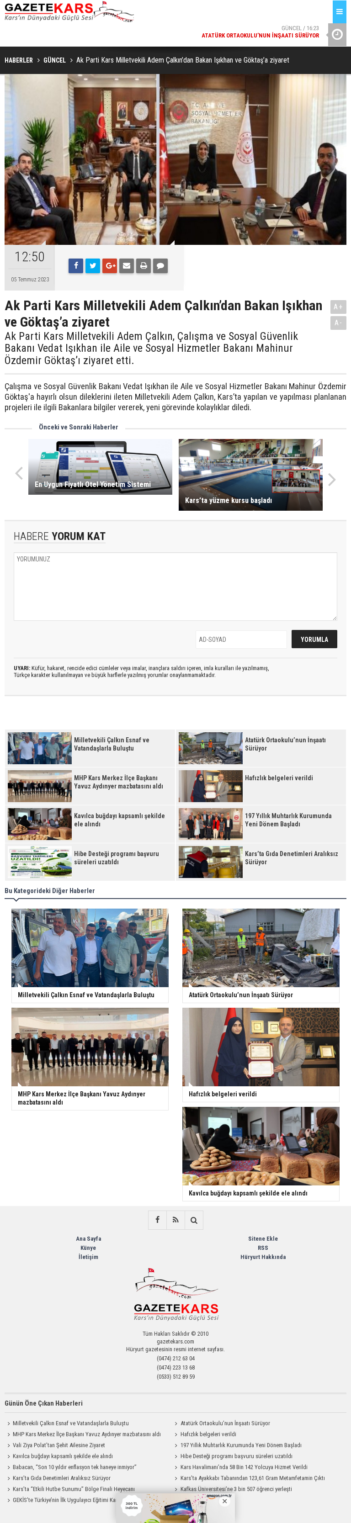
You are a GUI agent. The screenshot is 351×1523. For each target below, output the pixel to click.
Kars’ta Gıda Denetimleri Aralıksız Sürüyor (62, 1478)
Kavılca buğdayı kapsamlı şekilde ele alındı (63, 1456)
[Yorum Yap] (160, 266)
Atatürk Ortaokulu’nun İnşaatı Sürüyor (225, 1423)
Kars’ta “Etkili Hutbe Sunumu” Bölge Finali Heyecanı (74, 1489)
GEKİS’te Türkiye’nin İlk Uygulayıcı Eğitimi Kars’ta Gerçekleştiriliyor (90, 1500)
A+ (338, 306)
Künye (88, 1247)
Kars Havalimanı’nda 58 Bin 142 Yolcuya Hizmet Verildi (244, 1467)
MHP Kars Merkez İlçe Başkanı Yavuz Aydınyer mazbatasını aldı (87, 1434)
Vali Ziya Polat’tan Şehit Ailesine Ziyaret (59, 1445)
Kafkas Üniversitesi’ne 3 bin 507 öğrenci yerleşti (236, 1489)
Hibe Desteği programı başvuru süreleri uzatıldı (236, 1456)
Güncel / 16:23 (260, 27)
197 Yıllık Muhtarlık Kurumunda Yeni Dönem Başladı (241, 1445)
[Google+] (109, 266)
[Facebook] (76, 266)
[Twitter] (92, 266)
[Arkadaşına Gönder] (126, 266)
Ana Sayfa (88, 1238)
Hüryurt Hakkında (263, 1256)
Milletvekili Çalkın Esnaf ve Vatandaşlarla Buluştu (71, 1423)
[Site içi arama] (194, 1220)
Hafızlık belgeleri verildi (208, 1434)
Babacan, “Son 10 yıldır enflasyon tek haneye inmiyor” (75, 1467)
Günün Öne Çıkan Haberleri (44, 1403)
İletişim (88, 1256)
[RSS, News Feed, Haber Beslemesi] (175, 1220)
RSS (263, 1247)
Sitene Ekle (263, 1238)
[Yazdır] (143, 266)
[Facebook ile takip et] (157, 1220)
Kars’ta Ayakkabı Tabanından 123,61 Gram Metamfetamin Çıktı (253, 1478)
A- (339, 322)
